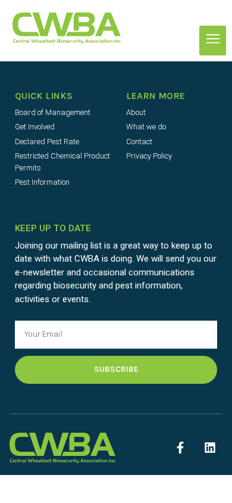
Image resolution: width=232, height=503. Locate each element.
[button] (212, 40)
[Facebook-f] (180, 447)
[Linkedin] (210, 447)
